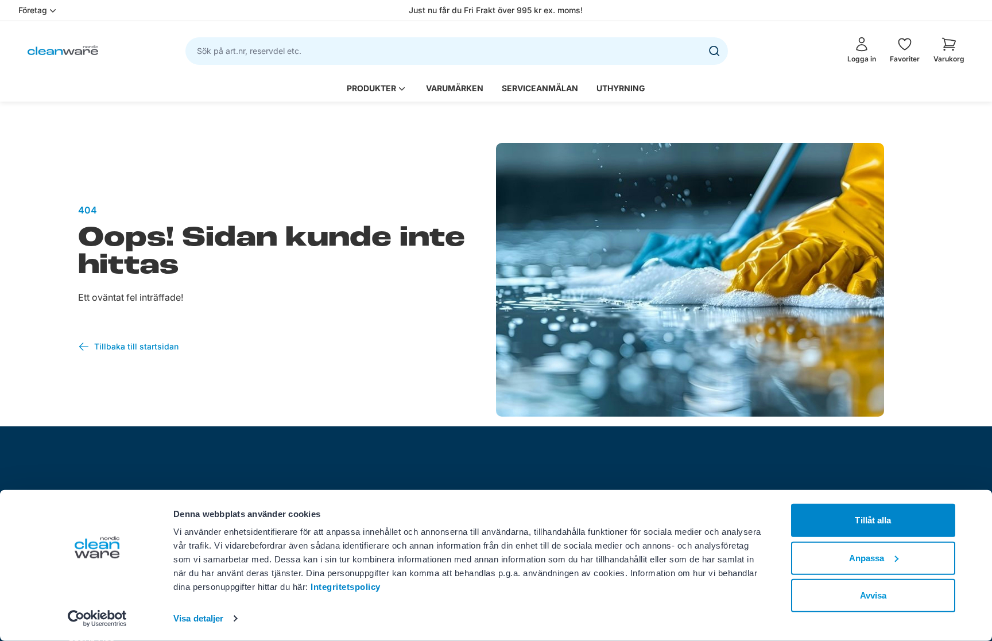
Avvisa (873, 595)
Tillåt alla (873, 520)
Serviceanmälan (540, 88)
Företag (32, 10)
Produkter (371, 88)
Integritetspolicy (346, 587)
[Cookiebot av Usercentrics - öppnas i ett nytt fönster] (97, 618)
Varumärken (454, 88)
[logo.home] (63, 50)
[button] (948, 50)
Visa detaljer (198, 618)
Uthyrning (620, 88)
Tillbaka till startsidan (136, 346)
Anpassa (867, 557)
